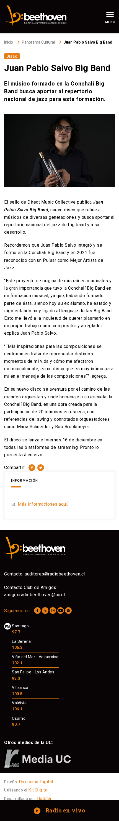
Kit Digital (38, 790)
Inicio (8, 42)
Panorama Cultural (38, 42)
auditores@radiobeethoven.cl (55, 574)
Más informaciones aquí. (39, 504)
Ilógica (44, 798)
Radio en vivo (60, 810)
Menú (110, 22)
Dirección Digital (36, 781)
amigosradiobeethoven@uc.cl (34, 594)
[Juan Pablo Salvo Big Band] (32, 467)
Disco (12, 56)
